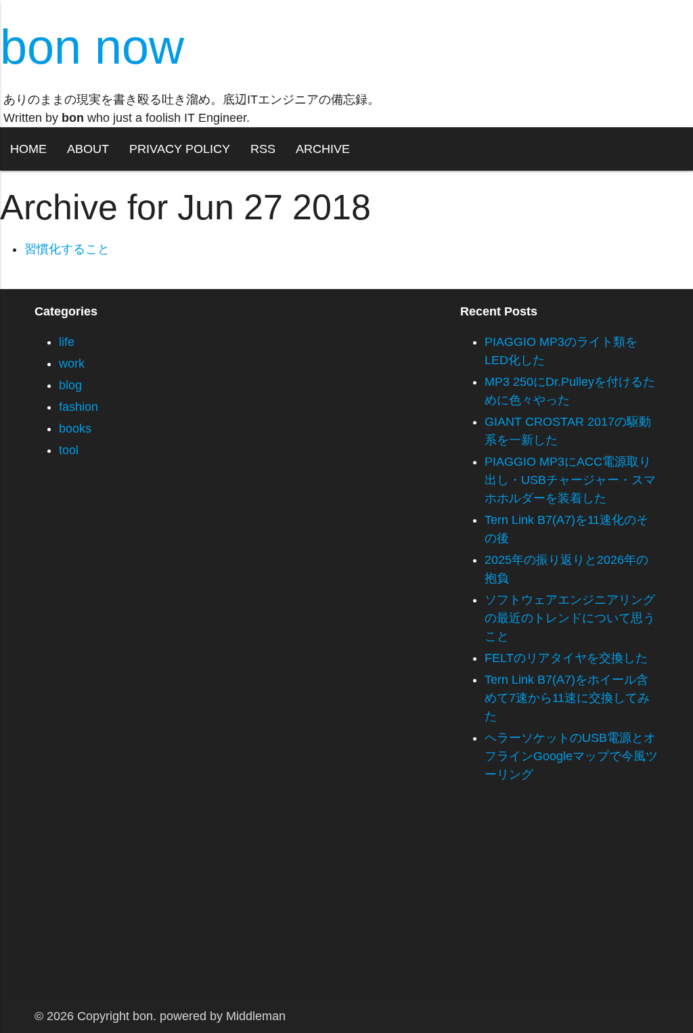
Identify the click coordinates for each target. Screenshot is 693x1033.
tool (69, 450)
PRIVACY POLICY (179, 149)
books (75, 428)
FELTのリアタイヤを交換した (566, 658)
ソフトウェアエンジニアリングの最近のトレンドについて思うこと (570, 618)
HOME (28, 149)
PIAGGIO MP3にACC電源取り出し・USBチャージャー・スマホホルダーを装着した (570, 480)
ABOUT (88, 149)
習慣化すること (67, 249)
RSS (262, 149)
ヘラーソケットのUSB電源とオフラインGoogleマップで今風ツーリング (571, 756)
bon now (92, 47)
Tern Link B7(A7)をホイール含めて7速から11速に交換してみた (567, 698)
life (66, 342)
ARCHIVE (323, 149)
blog (70, 385)
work (72, 363)
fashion (78, 407)
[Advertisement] (346, 904)
